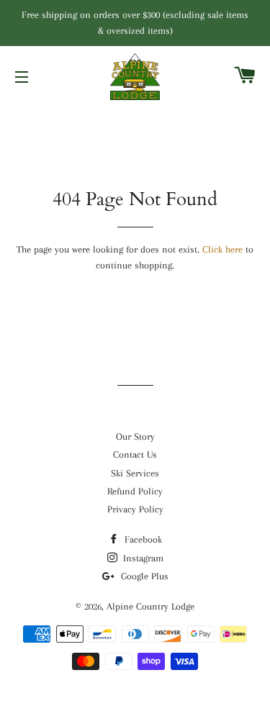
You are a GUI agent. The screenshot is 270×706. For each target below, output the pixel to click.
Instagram (141, 558)
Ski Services (135, 473)
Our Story (135, 436)
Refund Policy (135, 491)
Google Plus (143, 576)
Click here (222, 249)
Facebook (142, 539)
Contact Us (135, 454)
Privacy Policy (135, 509)
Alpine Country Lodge (150, 606)
